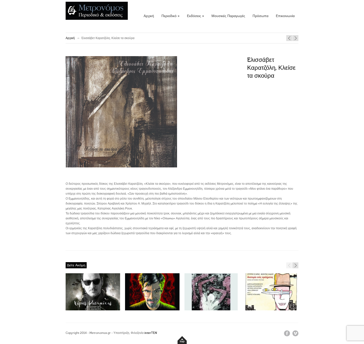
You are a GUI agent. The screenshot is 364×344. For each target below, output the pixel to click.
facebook (287, 333)
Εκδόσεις (195, 16)
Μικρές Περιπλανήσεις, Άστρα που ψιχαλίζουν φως (295, 38)
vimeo (295, 333)
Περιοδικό (170, 16)
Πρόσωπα (260, 16)
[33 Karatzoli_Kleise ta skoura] (121, 166)
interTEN (150, 333)
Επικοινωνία (285, 16)
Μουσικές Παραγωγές (228, 16)
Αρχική (149, 16)
